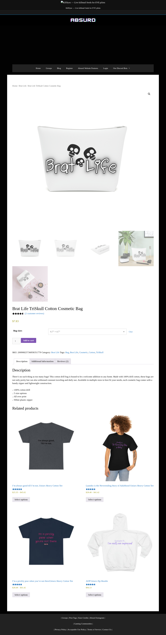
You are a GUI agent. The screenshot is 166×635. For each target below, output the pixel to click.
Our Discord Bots (120, 68)
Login (105, 68)
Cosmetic (83, 352)
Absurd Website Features (88, 68)
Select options (21, 499)
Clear (131, 332)
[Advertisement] (83, 45)
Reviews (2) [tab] (62, 361)
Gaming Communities (83, 624)
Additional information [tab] (42, 361)
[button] (149, 94)
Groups (49, 68)
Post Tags (73, 618)
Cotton (92, 352)
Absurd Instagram (97, 618)
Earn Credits (83, 618)
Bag (67, 352)
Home (38, 68)
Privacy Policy (60, 630)
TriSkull (99, 352)
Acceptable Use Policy (77, 630)
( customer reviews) (34, 313)
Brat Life (22, 86)
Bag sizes (17, 331)
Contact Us (106, 630)
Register (69, 68)
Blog (59, 68)
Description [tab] (21, 361)
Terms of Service (94, 630)
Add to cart (28, 340)
